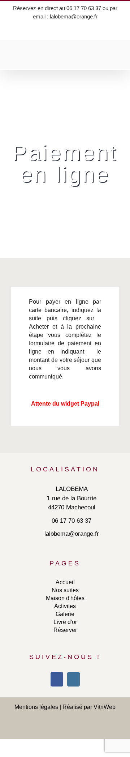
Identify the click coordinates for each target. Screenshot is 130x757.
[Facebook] (57, 679)
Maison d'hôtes (65, 598)
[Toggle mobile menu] (116, 58)
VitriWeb (105, 707)
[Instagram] (73, 679)
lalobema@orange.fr (74, 16)
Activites (65, 606)
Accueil (65, 582)
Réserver (65, 630)
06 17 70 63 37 (83, 8)
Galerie (65, 614)
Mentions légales (36, 707)
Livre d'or (65, 622)
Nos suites (65, 590)
